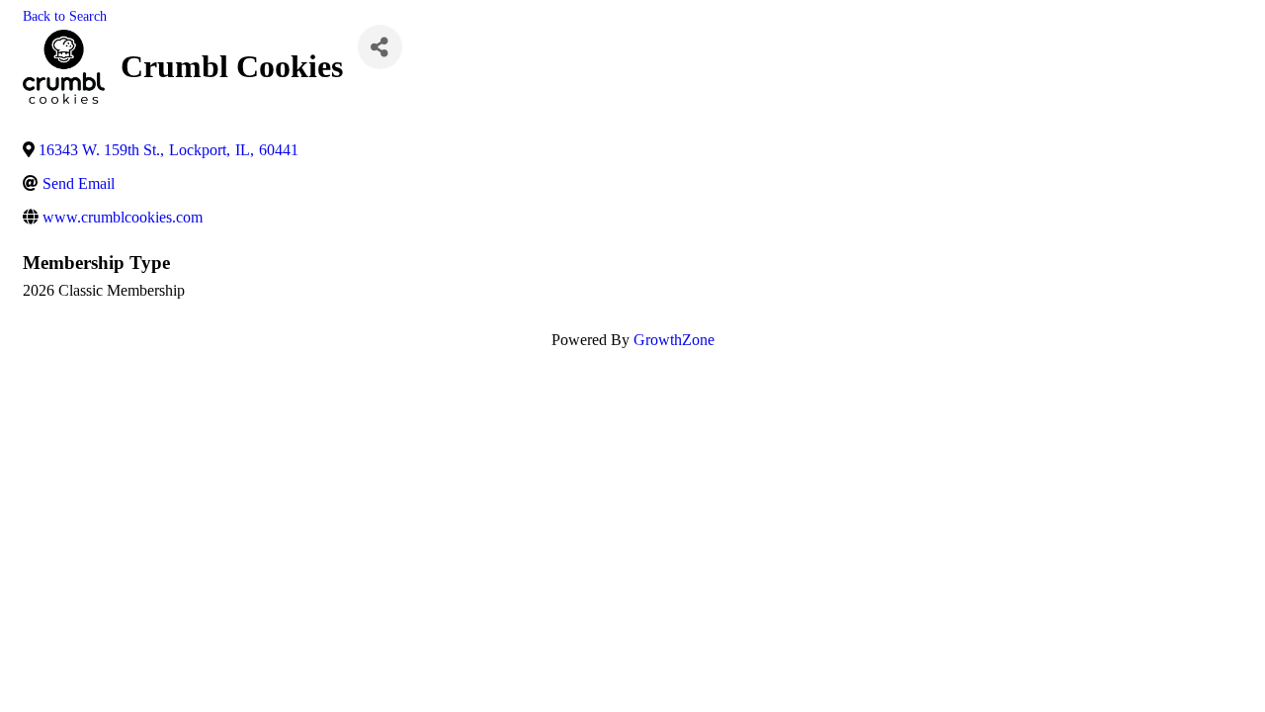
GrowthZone (674, 339)
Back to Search (65, 16)
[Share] (380, 47)
